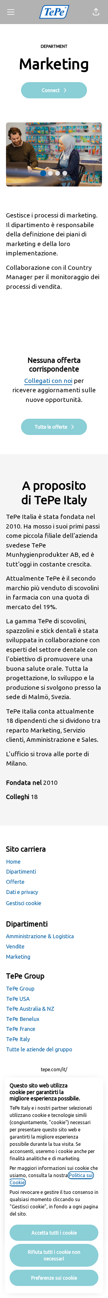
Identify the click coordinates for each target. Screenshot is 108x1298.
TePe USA (18, 999)
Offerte (15, 882)
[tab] (43, 173)
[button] (96, 12)
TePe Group (20, 988)
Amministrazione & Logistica (40, 936)
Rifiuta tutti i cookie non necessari (54, 1255)
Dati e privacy (22, 892)
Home (13, 862)
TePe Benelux (22, 1019)
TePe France (20, 1029)
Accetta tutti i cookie (54, 1232)
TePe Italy (18, 1039)
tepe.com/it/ (54, 1069)
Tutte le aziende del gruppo (39, 1049)
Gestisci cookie (23, 903)
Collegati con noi (48, 380)
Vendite (15, 946)
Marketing (18, 957)
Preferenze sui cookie (54, 1278)
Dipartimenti (21, 871)
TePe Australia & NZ (30, 1009)
